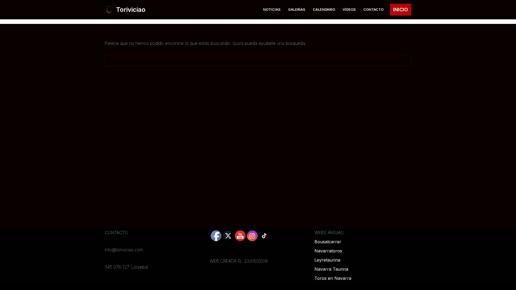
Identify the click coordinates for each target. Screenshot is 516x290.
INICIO (400, 9)
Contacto (373, 10)
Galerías (296, 10)
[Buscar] (405, 60)
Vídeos (349, 10)
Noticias (272, 10)
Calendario (324, 10)
